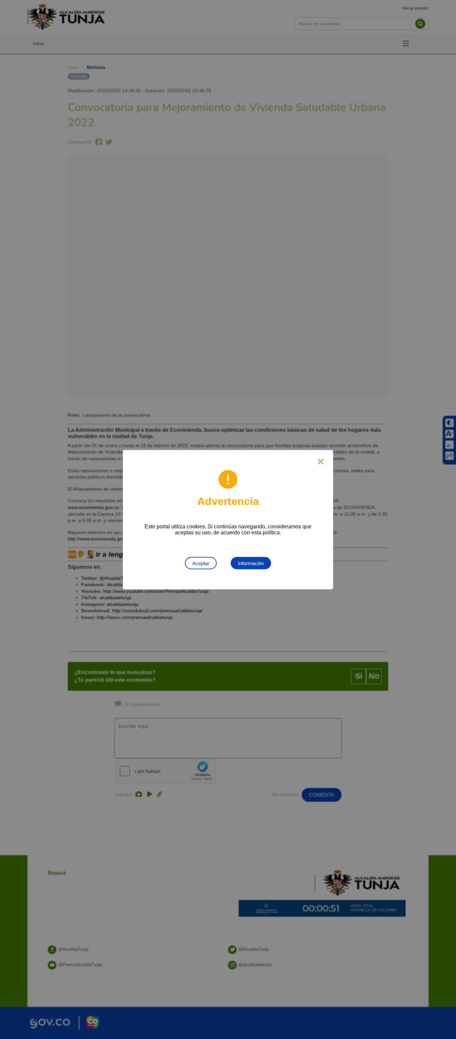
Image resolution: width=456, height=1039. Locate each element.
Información (251, 563)
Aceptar (200, 563)
